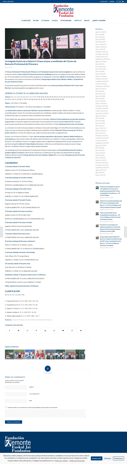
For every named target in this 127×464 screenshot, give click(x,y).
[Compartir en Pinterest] (36, 330)
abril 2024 (98, 98)
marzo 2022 (99, 158)
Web (30, 400)
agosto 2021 (99, 170)
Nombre (31, 387)
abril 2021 (98, 172)
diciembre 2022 (100, 135)
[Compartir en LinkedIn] (45, 330)
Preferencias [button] (118, 458)
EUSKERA (112, 1)
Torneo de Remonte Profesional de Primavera (38, 320)
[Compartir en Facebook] (9, 330)
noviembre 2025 (100, 54)
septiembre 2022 (101, 143)
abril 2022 (98, 155)
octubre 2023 (99, 111)
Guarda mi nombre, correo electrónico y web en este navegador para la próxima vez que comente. (32, 407)
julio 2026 (98, 34)
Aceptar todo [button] (96, 458)
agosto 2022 (99, 145)
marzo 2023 (99, 128)
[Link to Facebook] (116, 1)
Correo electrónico (34, 394)
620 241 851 (10, 1)
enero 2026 (99, 49)
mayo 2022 (99, 153)
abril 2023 (98, 126)
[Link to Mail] (122, 1)
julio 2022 (98, 148)
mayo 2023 (99, 123)
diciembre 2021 (100, 163)
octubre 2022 (99, 140)
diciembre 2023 (100, 106)
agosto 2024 (99, 89)
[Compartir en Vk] (63, 330)
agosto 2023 (99, 116)
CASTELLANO (104, 1)
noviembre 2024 (100, 81)
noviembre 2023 (100, 108)
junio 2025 (99, 66)
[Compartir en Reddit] (72, 330)
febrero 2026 (99, 47)
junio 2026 (99, 37)
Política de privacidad (77, 461)
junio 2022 (99, 150)
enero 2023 (99, 133)
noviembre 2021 (100, 165)
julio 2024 (98, 91)
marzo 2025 (99, 74)
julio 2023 (98, 118)
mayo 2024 (99, 96)
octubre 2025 (99, 57)
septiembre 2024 (101, 86)
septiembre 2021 (101, 167)
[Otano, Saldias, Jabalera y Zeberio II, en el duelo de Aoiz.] (45, 43)
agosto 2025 (99, 61)
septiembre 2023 (101, 113)
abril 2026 (98, 42)
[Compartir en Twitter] (18, 330)
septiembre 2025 (101, 59)
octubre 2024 (99, 84)
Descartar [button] (107, 458)
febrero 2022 (99, 160)
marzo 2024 (99, 101)
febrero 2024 (99, 103)
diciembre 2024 (100, 79)
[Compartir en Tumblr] (54, 330)
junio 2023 (99, 121)
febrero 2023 (99, 130)
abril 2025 (98, 71)
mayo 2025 (99, 69)
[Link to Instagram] (119, 1)
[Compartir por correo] (80, 330)
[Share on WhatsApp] (27, 330)
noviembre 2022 (100, 138)
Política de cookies (61, 461)
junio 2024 (99, 94)
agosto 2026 (99, 32)
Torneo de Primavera (18, 320)
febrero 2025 (99, 76)
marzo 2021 (99, 175)
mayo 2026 (99, 39)
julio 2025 (98, 64)
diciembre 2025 (100, 52)
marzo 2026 (99, 44)
